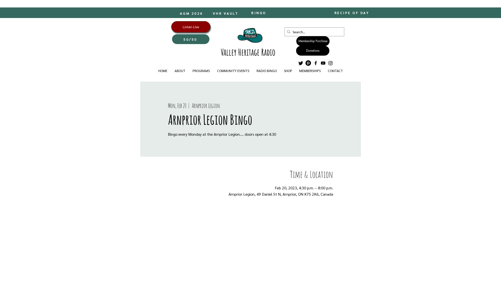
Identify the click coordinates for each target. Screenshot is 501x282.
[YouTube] (323, 63)
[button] (180, 71)
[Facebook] (315, 63)
